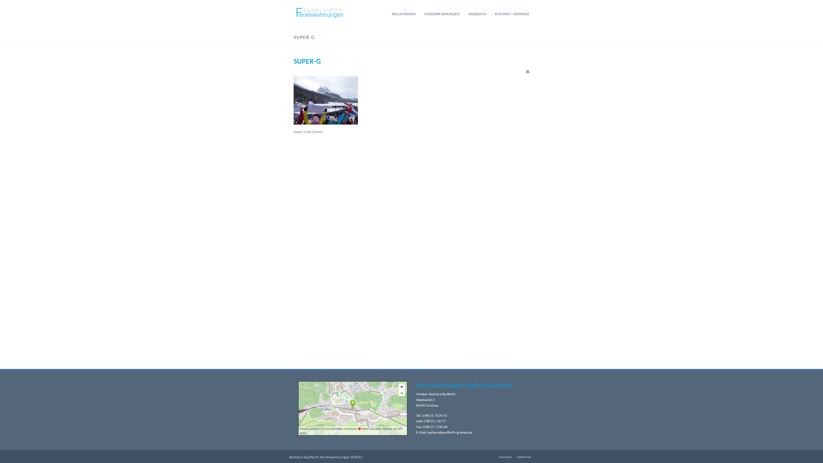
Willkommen (404, 14)
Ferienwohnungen (442, 14)
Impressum (505, 456)
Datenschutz (524, 456)
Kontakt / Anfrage (512, 14)
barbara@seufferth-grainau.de (450, 432)
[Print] (527, 71)
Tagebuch (477, 14)
